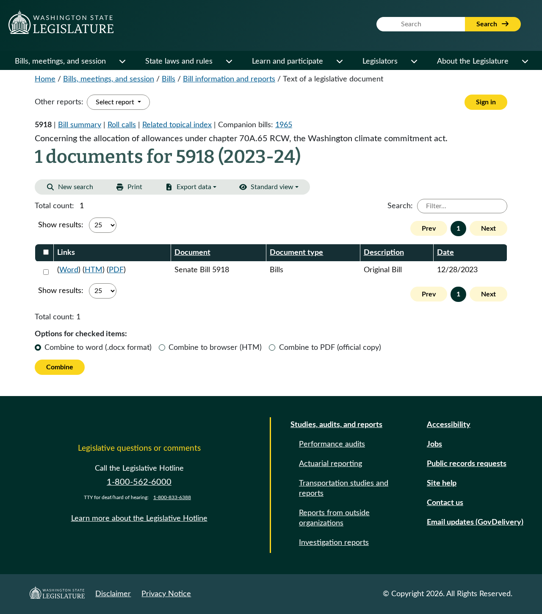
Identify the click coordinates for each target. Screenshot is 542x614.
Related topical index (177, 125)
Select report (116, 102)
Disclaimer (113, 594)
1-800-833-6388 (172, 497)
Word (68, 270)
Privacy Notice (166, 594)
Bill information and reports (229, 79)
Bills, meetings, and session (60, 61)
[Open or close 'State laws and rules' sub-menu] (229, 61)
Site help (441, 483)
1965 (283, 125)
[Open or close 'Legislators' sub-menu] (414, 61)
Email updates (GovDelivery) (475, 522)
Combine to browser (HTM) (215, 348)
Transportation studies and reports (343, 488)
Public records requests (466, 464)
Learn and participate (287, 61)
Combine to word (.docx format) (98, 348)
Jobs (434, 444)
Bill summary (79, 125)
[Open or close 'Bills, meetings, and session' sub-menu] (122, 61)
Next (488, 228)
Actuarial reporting (330, 464)
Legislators (380, 61)
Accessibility (448, 425)
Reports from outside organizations (334, 518)
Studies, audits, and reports (336, 425)
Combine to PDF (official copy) (330, 348)
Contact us (445, 503)
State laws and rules (179, 61)
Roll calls (122, 125)
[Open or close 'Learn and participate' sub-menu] (339, 61)
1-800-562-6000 (139, 482)
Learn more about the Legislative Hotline (139, 518)
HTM (93, 270)
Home (45, 79)
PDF (116, 270)
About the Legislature (473, 61)
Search (487, 24)
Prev (429, 228)
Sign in (486, 102)
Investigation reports (334, 543)
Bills (168, 79)
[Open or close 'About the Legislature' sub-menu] (525, 61)
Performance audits (332, 444)
